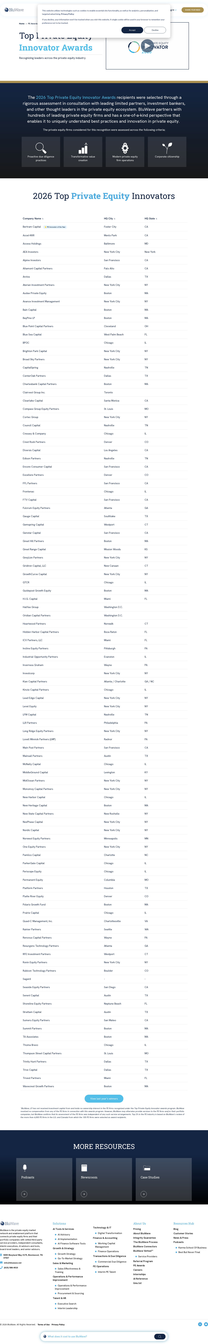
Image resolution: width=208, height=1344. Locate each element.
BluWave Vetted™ (143, 1250)
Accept (132, 30)
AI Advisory (64, 1234)
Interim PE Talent (107, 1271)
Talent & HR (59, 1298)
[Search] (160, 1336)
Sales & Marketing (63, 1263)
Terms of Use (44, 1324)
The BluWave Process (145, 1242)
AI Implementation (67, 1239)
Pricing (137, 1229)
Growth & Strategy (63, 1248)
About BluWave (142, 1233)
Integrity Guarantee (144, 1237)
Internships (139, 1274)
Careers (137, 1269)
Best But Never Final (189, 1252)
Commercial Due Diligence (112, 1261)
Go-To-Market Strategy (70, 1258)
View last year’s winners (104, 1098)
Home (21, 23)
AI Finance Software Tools (72, 1243)
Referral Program (143, 1261)
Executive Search (67, 1303)
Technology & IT (102, 1227)
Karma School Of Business (192, 1247)
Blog (175, 1229)
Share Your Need (192, 10)
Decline (155, 30)
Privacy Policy (67, 14)
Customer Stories (183, 1233)
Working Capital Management (105, 1245)
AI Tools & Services (63, 1229)
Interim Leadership (68, 1308)
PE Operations (101, 1266)
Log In (171, 10)
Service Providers (147, 1256)
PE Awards (139, 1265)
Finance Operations (108, 1251)
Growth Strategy (67, 1253)
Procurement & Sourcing (71, 1293)
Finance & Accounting (105, 1238)
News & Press (180, 1237)
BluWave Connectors (145, 1246)
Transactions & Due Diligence (109, 1256)
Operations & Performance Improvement (68, 1278)
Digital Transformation (110, 1233)
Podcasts (178, 1242)
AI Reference (140, 1278)
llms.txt (137, 1283)
